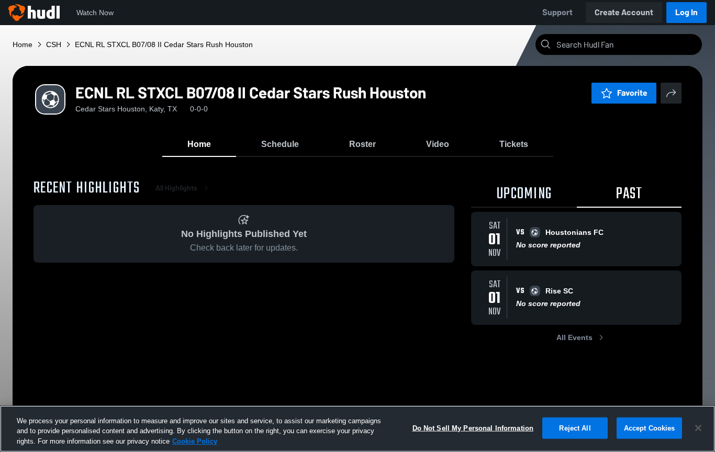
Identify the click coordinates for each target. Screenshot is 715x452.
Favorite (632, 93)
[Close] (698, 427)
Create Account (624, 12)
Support (557, 12)
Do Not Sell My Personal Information (473, 428)
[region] (357, 428)
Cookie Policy (194, 441)
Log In (686, 12)
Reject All (574, 428)
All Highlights (176, 188)
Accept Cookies (649, 428)
